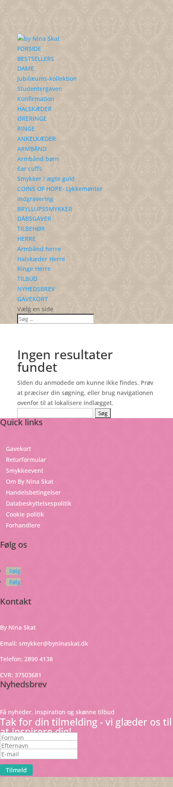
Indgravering (35, 199)
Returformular (26, 460)
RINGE (26, 128)
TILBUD (27, 279)
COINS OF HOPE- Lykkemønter (59, 189)
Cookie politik (25, 514)
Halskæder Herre (41, 259)
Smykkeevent (24, 470)
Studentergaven (39, 89)
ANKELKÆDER (36, 139)
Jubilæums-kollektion (47, 78)
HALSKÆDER (34, 109)
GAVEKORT (32, 299)
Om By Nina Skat (29, 481)
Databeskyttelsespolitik (38, 503)
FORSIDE (29, 49)
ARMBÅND (32, 149)
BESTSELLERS (35, 59)
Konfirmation (35, 99)
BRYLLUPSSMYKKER (44, 209)
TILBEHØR (31, 229)
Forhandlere (23, 525)
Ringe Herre (34, 269)
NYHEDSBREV (36, 289)
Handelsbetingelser (33, 492)
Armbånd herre (39, 249)
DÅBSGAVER (34, 219)
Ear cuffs (29, 168)
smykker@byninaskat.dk (53, 643)
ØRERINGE (32, 118)
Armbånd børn (38, 159)
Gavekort (18, 449)
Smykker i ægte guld (46, 179)
